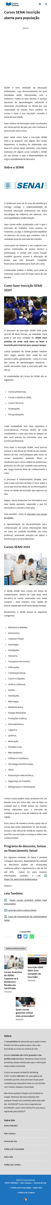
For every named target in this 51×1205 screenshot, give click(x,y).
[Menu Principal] (40, 4)
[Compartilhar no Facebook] (19, 936)
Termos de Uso (10, 1141)
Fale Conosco (10, 1133)
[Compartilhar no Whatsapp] (32, 936)
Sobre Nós (8, 1157)
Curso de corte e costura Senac (22, 910)
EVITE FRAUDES (11, 1125)
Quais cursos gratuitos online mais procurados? (25, 1013)
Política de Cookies (12, 1164)
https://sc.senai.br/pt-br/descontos (20, 879)
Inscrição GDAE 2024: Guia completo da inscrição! (35, 972)
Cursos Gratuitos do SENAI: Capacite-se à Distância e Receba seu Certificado (13, 980)
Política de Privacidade (14, 1149)
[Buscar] (46, 4)
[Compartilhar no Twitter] (26, 936)
